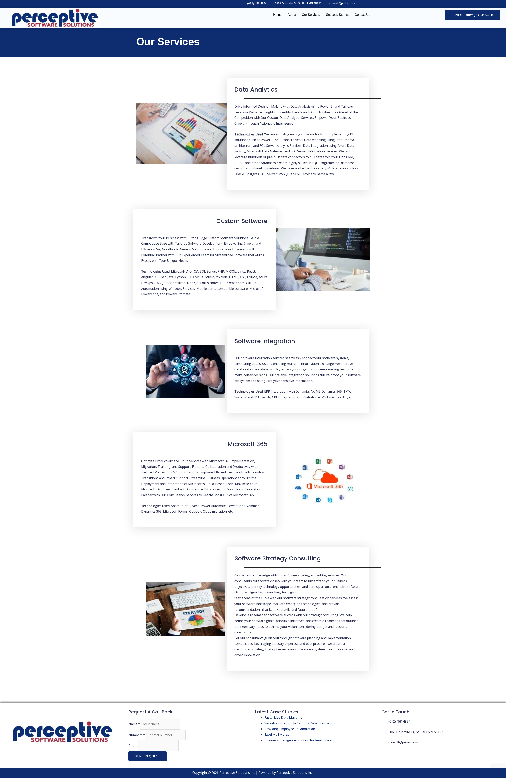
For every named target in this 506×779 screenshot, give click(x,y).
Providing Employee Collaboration (289, 729)
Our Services (311, 14)
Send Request (147, 756)
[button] (472, 15)
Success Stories (337, 14)
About (292, 14)
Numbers (136, 735)
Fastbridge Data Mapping (283, 717)
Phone (133, 745)
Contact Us (362, 14)
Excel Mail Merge (277, 734)
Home (277, 14)
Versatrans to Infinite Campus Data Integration (299, 723)
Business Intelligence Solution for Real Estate (298, 740)
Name (134, 724)
